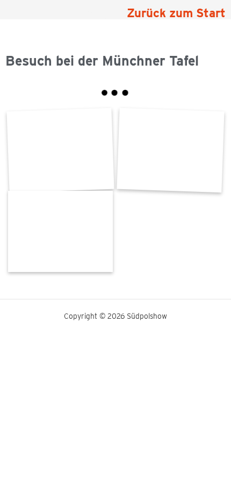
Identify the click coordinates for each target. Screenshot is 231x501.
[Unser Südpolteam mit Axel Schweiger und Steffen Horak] (60, 150)
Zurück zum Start (176, 13)
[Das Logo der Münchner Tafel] (170, 150)
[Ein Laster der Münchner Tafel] (60, 231)
